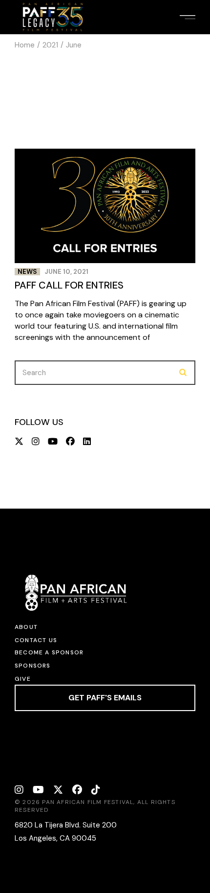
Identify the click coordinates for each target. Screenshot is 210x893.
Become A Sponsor (49, 652)
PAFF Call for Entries (69, 285)
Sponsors (33, 666)
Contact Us (36, 640)
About (26, 627)
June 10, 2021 (66, 271)
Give (23, 679)
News (27, 271)
